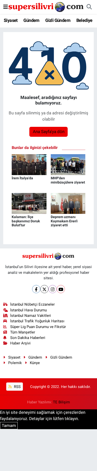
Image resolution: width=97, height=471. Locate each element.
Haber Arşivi (20, 343)
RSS (17, 386)
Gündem (31, 20)
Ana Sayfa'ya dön (48, 131)
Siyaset (11, 20)
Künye (35, 363)
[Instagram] (52, 289)
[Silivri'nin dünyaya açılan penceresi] (46, 6)
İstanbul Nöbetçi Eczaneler (32, 304)
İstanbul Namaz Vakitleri (30, 315)
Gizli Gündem (57, 20)
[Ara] (89, 7)
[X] (44, 289)
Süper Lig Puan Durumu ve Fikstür (38, 327)
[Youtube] (61, 289)
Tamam (9, 425)
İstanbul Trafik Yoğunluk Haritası (37, 321)
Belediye (84, 20)
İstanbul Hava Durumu (28, 310)
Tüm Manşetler (22, 332)
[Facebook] (36, 289)
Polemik (15, 363)
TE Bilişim (61, 402)
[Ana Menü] (5, 6)
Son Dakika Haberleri (27, 337)
